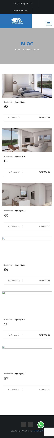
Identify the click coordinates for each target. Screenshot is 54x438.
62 (6, 107)
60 (6, 215)
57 (6, 378)
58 (6, 324)
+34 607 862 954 (20, 10)
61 (5, 161)
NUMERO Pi (38, 431)
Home (17, 49)
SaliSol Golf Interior (31, 49)
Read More (44, 117)
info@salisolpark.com (23, 3)
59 (6, 270)
